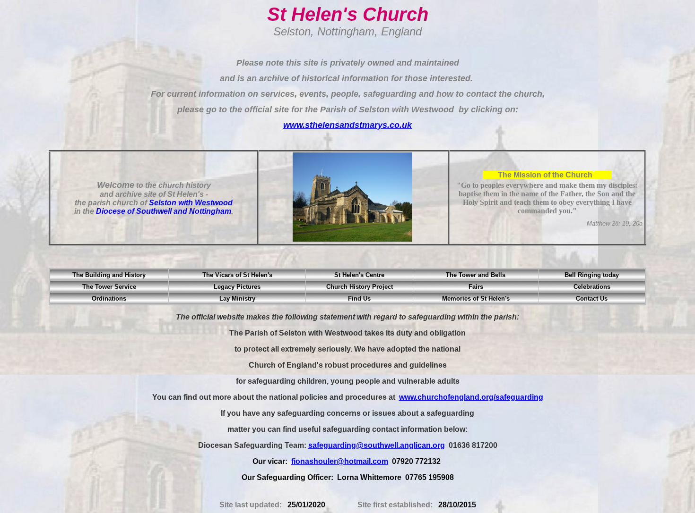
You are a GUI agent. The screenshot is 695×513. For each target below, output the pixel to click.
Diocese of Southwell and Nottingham (163, 211)
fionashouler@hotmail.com (339, 461)
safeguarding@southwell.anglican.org (376, 445)
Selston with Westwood (191, 203)
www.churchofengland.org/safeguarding (471, 397)
